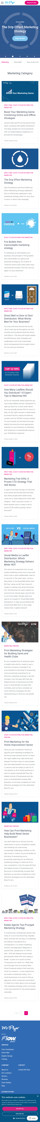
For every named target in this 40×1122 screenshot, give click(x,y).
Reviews (5, 1079)
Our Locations (6, 1073)
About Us (5, 1070)
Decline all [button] (20, 1114)
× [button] (37, 1096)
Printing (16, 646)
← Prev (15, 1013)
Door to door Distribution (23, 105)
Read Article (20, 38)
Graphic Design (7, 1056)
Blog (3, 1086)
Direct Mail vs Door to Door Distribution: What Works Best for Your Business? (18, 318)
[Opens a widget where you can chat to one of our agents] (32, 1118)
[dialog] (20, 1108)
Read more (18, 1104)
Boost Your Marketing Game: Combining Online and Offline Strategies (20, 115)
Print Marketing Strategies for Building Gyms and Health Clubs (18, 653)
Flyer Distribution (8, 1049)
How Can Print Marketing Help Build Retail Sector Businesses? (17, 833)
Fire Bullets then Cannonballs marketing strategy (16, 244)
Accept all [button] (20, 1109)
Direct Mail (18, 62)
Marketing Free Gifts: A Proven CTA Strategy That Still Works (18, 481)
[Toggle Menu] (1, 3)
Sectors (4, 1076)
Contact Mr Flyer (24, 1070)
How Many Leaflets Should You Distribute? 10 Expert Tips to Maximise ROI (18, 392)
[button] (5, 56)
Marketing (5, 62)
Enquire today (31, 2)
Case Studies (6, 1083)
